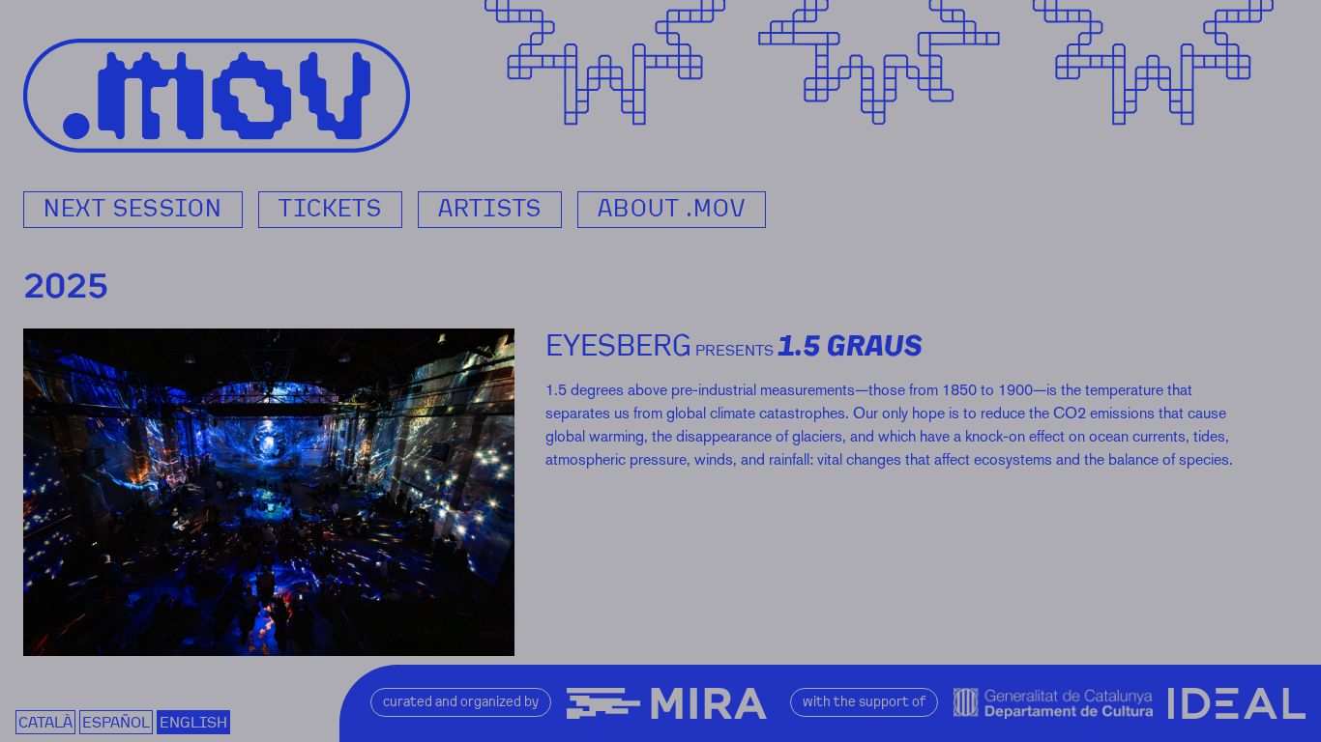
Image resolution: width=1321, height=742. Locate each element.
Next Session (133, 208)
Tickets (330, 208)
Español (116, 722)
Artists (490, 208)
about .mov (672, 208)
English (193, 722)
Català (45, 722)
